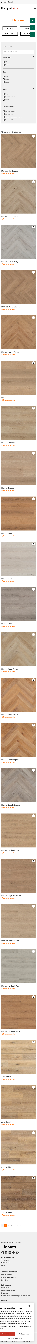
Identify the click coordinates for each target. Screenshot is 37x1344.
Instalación (7, 57)
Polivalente (5, 1280)
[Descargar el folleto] (32, 20)
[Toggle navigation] (35, 8)
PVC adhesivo (27, 28)
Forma (5, 89)
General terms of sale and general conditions (15, 1295)
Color (5, 72)
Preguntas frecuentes (8, 1290)
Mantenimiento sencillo (8, 1277)
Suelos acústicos (9, 33)
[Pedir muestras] (32, 34)
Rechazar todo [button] (24, 1334)
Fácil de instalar (6, 1274)
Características (8, 107)
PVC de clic (10, 28)
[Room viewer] (32, 27)
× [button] (32, 1305)
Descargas (4, 1293)
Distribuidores (5, 1287)
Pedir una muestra (9, 173)
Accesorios (27, 33)
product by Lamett (7, 2)
